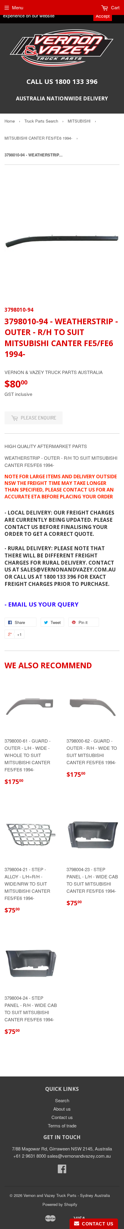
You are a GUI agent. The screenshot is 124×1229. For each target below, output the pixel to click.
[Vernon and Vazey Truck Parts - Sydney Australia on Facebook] (62, 1170)
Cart (114, 7)
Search (62, 1100)
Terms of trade (62, 1125)
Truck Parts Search (41, 121)
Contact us (62, 1117)
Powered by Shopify (59, 1204)
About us (62, 1109)
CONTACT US (96, 1223)
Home (10, 121)
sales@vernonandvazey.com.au (79, 1156)
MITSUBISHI (79, 121)
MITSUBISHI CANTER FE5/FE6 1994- (38, 138)
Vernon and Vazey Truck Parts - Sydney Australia (66, 1195)
